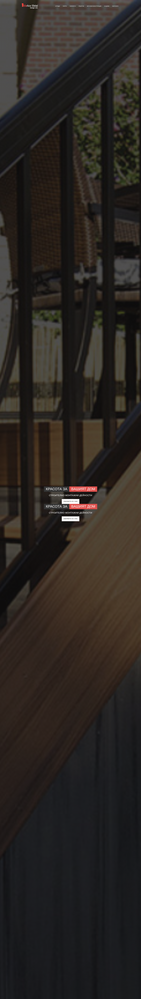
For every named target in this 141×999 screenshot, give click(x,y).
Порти (65, 6)
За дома (106, 6)
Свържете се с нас (70, 501)
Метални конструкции (94, 6)
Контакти (115, 6)
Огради (57, 6)
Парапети (73, 6)
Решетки (81, 6)
